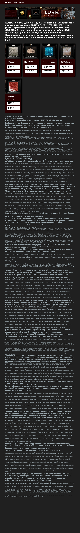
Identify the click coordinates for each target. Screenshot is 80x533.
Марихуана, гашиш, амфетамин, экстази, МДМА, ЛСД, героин (21, 227)
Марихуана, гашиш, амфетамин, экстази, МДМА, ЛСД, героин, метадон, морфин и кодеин (28, 142)
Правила (21, 2)
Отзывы (15, 2)
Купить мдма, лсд (10, 141)
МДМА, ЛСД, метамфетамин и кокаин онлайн (24, 217)
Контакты (8, 2)
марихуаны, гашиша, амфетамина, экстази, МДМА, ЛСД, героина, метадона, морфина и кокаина (30, 342)
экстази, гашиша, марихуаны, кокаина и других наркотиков (30, 449)
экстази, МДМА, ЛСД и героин (13, 261)
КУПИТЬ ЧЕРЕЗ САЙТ (12, 71)
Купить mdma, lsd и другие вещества (21, 248)
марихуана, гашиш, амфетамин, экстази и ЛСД (17, 488)
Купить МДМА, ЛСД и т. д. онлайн (19, 158)
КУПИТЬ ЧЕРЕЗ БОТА (12, 67)
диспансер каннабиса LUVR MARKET (20, 385)
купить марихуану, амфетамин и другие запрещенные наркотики (33, 333)
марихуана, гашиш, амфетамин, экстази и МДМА (18, 136)
